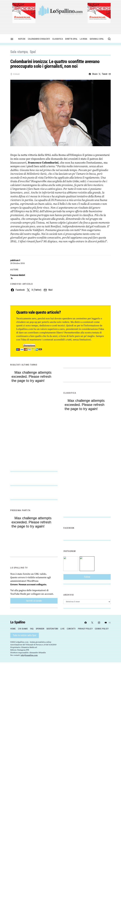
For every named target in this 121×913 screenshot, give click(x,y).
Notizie (21, 39)
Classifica (57, 39)
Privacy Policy (85, 628)
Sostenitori (52, 628)
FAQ (31, 628)
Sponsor (40, 628)
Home (13, 628)
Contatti (71, 628)
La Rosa (83, 39)
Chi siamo (23, 628)
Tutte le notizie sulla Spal (24, 635)
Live (62, 628)
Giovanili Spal (97, 39)
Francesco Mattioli (17, 275)
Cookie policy (102, 628)
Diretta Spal (71, 39)
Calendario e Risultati (39, 39)
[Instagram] (99, 622)
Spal (33, 52)
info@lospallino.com (29, 655)
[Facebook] (85, 622)
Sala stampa (19, 52)
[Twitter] (92, 622)
